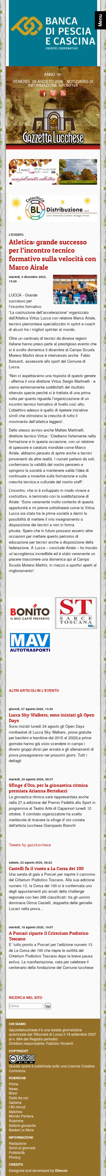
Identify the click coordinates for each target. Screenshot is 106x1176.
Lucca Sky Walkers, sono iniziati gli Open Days (52, 717)
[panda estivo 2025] (53, 171)
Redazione (17, 1143)
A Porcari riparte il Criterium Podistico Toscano (48, 936)
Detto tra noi (18, 1097)
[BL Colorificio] (53, 208)
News (13, 1088)
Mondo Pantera (21, 1115)
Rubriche (16, 1120)
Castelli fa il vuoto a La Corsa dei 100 (46, 868)
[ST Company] (76, 612)
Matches (15, 1111)
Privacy (15, 1157)
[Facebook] (43, 93)
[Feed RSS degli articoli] (63, 93)
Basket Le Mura (21, 1129)
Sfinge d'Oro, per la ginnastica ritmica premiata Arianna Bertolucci (48, 788)
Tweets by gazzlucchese (30, 844)
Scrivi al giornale (22, 1147)
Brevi (13, 1092)
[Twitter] (53, 93)
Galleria (15, 1102)
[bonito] (30, 612)
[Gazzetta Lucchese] (53, 124)
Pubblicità (17, 1152)
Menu (100, 20)
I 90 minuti (17, 1106)
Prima (13, 1083)
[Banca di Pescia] (53, 32)
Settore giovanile (22, 1125)
